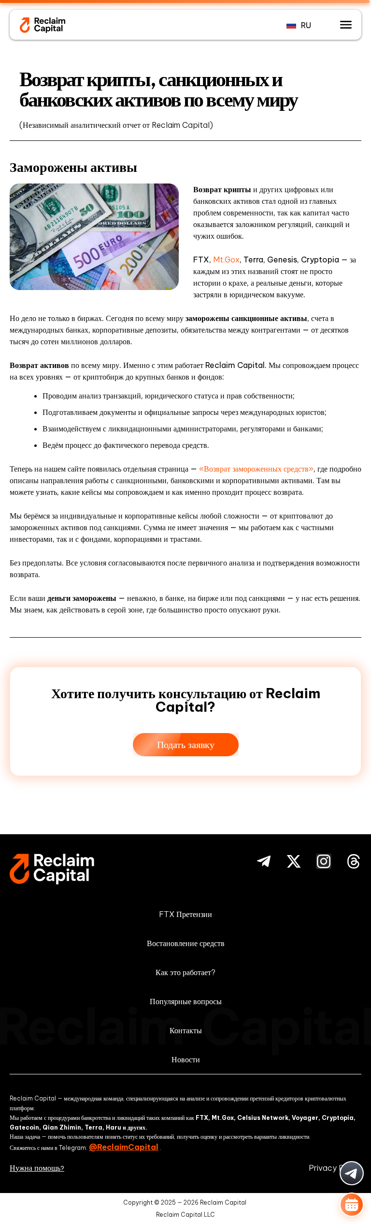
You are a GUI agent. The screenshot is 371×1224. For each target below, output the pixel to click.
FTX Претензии (185, 914)
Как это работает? (185, 972)
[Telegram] (352, 1173)
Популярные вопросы (186, 1001)
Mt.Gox (226, 259)
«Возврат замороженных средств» (256, 469)
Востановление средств (186, 943)
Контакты (186, 1030)
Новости (185, 1059)
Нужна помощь (35, 1168)
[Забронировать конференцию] (352, 1205)
